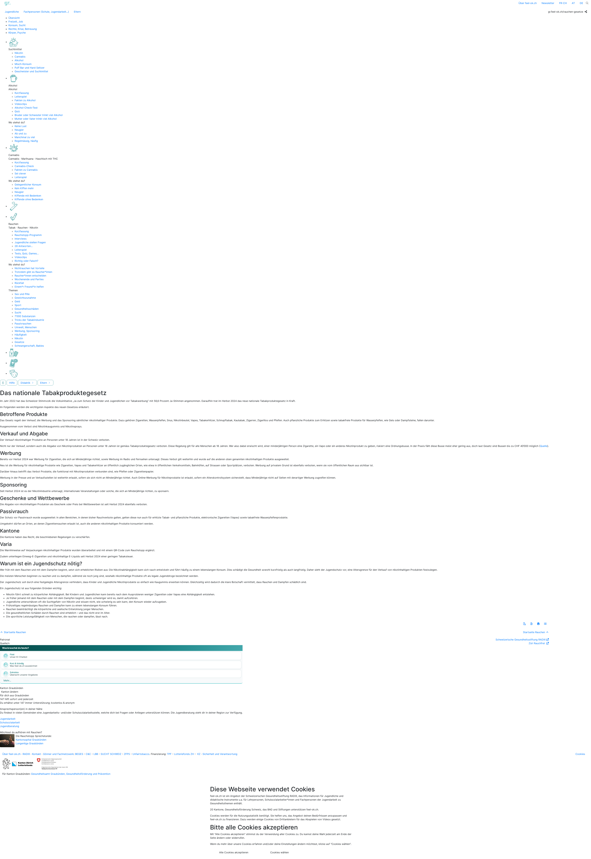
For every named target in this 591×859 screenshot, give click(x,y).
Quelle (543, 445)
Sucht (18, 312)
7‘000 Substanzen (25, 316)
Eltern (77, 11)
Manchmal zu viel (25, 137)
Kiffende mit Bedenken (28, 195)
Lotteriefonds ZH (184, 754)
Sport (18, 305)
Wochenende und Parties (29, 279)
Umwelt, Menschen (26, 327)
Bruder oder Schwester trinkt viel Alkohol (39, 115)
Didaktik (26, 382)
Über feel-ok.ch (528, 3)
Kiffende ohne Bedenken (29, 199)
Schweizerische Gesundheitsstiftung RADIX (521, 639)
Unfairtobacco (141, 754)
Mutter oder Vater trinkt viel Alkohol (36, 118)
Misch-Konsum (23, 64)
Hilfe (12, 382)
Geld (17, 301)
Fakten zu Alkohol (25, 100)
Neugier (19, 129)
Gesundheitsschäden (27, 308)
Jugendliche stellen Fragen (30, 242)
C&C (88, 754)
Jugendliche (12, 11)
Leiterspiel (21, 96)
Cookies (580, 754)
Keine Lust (20, 126)
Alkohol (19, 60)
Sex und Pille (22, 294)
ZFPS (127, 754)
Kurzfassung (22, 92)
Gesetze (19, 342)
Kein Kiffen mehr (24, 188)
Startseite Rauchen (14, 632)
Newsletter (548, 3)
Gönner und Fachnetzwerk (58, 754)
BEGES (79, 754)
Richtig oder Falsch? (26, 260)
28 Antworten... (24, 246)
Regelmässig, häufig (26, 140)
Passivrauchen (23, 323)
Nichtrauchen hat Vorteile (29, 268)
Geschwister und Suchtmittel (31, 71)
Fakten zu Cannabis (26, 169)
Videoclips (21, 103)
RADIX (26, 754)
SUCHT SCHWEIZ (111, 754)
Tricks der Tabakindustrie (29, 319)
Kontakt (36, 754)
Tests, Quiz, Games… (27, 253)
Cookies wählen (279, 852)
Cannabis (20, 56)
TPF (169, 754)
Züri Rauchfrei (537, 643)
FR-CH (563, 3)
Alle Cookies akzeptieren (233, 852)
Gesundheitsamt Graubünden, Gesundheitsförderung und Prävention (70, 773)
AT (573, 3)
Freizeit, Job (15, 21)
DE (581, 3)
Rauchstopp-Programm (28, 235)
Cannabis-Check (24, 166)
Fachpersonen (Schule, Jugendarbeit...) (46, 11)
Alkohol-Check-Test (26, 107)
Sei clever (20, 173)
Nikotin (19, 52)
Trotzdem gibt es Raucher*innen (33, 271)
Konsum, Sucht (17, 25)
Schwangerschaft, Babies (29, 345)
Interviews (20, 238)
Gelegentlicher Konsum (28, 184)
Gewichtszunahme (25, 297)
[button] (524, 624)
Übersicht (14, 17)
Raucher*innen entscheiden (30, 275)
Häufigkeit (21, 334)
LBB (96, 754)
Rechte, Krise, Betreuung (22, 28)
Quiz (17, 111)
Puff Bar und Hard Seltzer (29, 67)
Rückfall (19, 282)
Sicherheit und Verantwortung (220, 754)
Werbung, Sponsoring (27, 330)
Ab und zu (20, 133)
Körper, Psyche (17, 32)
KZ (198, 754)
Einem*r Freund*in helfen (29, 286)
